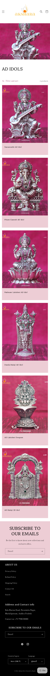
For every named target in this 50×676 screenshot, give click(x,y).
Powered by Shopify (31, 671)
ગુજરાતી (34, 661)
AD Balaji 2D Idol (12, 510)
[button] (3, 11)
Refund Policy (10, 577)
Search (7, 595)
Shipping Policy (11, 583)
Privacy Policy (10, 571)
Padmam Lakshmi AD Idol (16, 292)
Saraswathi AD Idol (13, 147)
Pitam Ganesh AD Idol (14, 219)
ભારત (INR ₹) (16, 661)
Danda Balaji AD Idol (13, 365)
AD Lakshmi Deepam (13, 437)
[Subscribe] (42, 551)
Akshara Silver (22, 671)
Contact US (9, 589)
